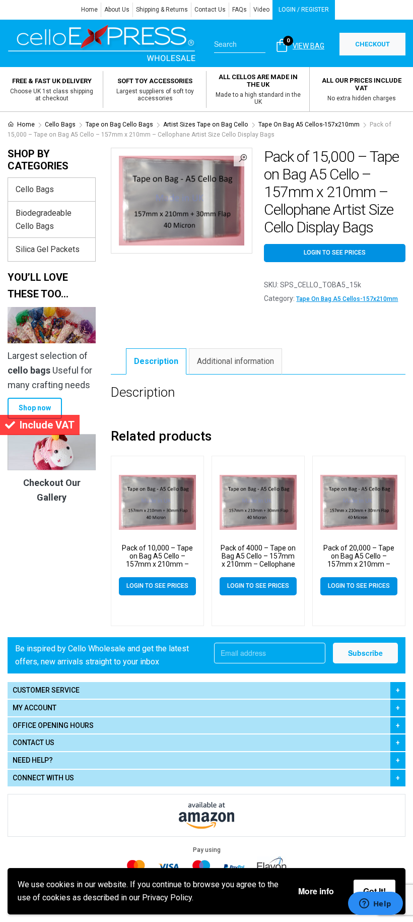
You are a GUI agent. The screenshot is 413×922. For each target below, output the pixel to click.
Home (89, 9)
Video (261, 9)
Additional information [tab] (235, 361)
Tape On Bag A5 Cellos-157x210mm (309, 124)
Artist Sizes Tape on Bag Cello (205, 124)
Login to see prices (335, 252)
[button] (243, 157)
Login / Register (304, 9)
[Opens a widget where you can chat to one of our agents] (375, 904)
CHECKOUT (372, 44)
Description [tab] (156, 361)
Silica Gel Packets (48, 249)
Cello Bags (60, 124)
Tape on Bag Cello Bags (119, 124)
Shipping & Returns (162, 9)
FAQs (239, 9)
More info (316, 891)
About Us (116, 9)
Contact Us (210, 9)
